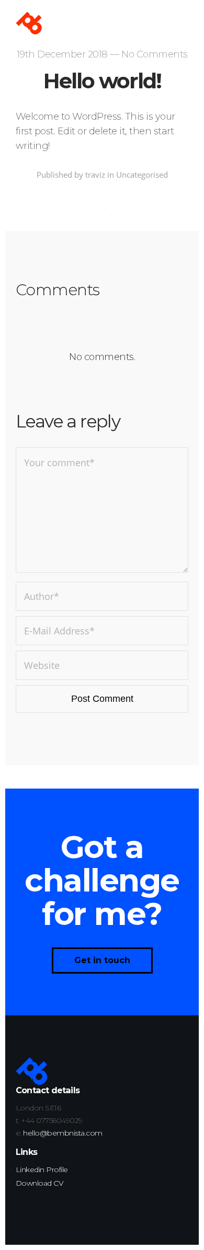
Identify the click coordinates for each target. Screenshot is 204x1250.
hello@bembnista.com (63, 1133)
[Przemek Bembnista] (29, 23)
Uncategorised (142, 174)
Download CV (40, 1183)
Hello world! (102, 81)
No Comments (154, 54)
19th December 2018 (62, 54)
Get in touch (102, 960)
